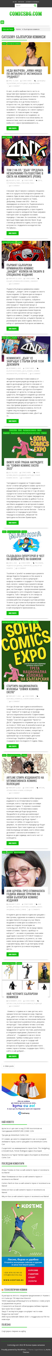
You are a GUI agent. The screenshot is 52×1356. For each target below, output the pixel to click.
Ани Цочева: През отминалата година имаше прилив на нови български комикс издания (26, 895)
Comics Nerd (27, 81)
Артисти (10, 852)
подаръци (38, 1004)
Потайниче (11, 183)
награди (30, 475)
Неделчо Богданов (14, 566)
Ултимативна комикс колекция (19, 790)
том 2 (32, 183)
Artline (41, 788)
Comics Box (13, 430)
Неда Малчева (34, 83)
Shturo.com (11, 1004)
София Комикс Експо (31, 699)
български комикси (25, 1004)
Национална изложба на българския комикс (25, 433)
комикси (18, 699)
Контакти (21, 2)
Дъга (4, 137)
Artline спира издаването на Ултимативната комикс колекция (25, 780)
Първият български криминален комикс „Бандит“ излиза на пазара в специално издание (25, 270)
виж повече (12, 128)
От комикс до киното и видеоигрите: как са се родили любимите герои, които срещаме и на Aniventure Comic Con (24, 1141)
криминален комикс (21, 281)
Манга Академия (19, 475)
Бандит (10, 281)
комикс (30, 371)
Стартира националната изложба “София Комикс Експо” (23, 689)
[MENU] (2, 22)
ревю (18, 183)
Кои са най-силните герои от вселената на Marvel (28, 1196)
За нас (15, 2)
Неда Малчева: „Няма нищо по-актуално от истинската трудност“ (24, 73)
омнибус (34, 281)
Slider (4, 43)
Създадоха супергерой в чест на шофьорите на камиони (25, 557)
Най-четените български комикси (22, 995)
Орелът (18, 909)
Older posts (9, 1066)
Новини (9, 137)
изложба (10, 699)
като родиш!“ (22, 83)
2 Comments (35, 909)
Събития (35, 622)
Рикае (24, 909)
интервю (12, 83)
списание (25, 183)
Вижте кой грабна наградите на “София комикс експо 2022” (25, 465)
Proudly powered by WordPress (13, 1349)
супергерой (27, 566)
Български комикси (13, 43)
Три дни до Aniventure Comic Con (15, 1135)
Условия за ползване (32, 2)
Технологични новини (15, 1289)
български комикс (14, 371)
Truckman (39, 563)
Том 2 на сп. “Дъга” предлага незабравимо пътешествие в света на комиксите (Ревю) (25, 173)
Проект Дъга (27, 622)
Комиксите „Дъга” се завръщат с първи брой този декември (25, 361)
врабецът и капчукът (21, 907)
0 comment (15, 86)
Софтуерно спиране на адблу (14, 1331)
